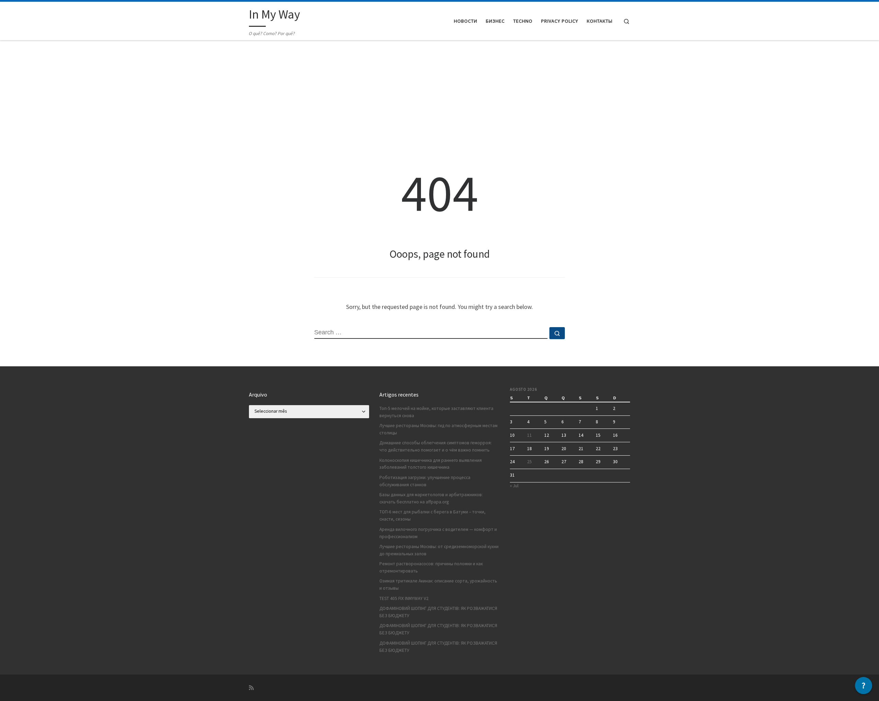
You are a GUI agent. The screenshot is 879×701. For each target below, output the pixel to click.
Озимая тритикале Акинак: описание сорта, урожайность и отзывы (438, 584)
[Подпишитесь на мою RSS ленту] (251, 687)
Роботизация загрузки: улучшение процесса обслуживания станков (424, 481)
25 (529, 462)
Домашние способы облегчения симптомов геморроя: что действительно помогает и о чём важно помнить (435, 446)
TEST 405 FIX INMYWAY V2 (404, 598)
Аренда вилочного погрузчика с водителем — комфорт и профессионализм (438, 532)
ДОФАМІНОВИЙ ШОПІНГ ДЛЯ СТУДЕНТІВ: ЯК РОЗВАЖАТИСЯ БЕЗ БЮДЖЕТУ (438, 612)
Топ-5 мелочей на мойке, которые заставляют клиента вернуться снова (436, 412)
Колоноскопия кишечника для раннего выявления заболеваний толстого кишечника (430, 463)
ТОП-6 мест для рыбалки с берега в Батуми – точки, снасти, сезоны (432, 515)
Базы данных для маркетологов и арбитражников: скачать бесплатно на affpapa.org (431, 498)
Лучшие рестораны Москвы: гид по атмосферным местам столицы (438, 429)
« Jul (514, 486)
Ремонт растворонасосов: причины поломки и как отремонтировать (431, 567)
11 (529, 435)
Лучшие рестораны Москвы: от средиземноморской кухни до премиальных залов (439, 550)
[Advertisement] (439, 92)
